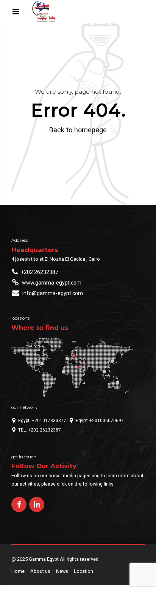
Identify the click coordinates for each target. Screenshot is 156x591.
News (62, 571)
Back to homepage (78, 130)
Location (83, 571)
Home (18, 571)
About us (40, 571)
